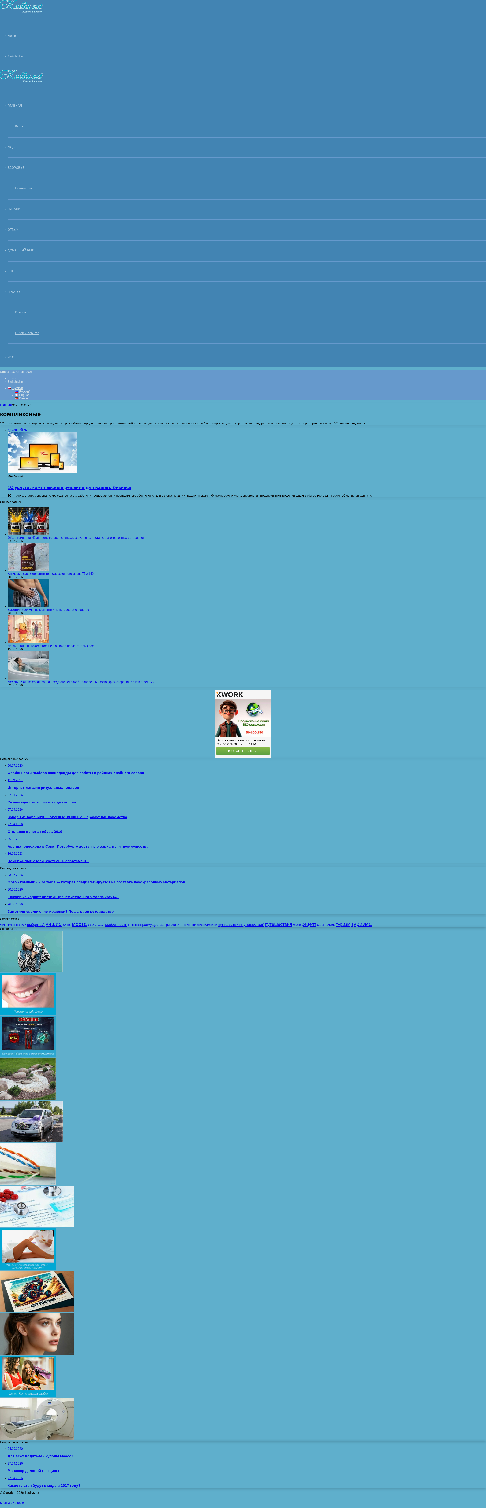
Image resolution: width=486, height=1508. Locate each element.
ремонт (297, 925)
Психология (23, 188)
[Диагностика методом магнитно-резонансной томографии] (37, 1438)
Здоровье (16, 167)
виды (3, 925)
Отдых (13, 229)
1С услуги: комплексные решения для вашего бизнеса (69, 487)
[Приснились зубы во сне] (28, 1013)
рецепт (309, 924)
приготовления (193, 924)
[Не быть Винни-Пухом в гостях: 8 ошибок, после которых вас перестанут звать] (28, 642)
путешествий (252, 924)
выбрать (34, 924)
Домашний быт (21, 250)
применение (210, 925)
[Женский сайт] (21, 12)
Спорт (13, 271)
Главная (6, 404)
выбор (22, 924)
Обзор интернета (27, 333)
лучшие (52, 924)
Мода (12, 147)
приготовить (173, 925)
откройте (134, 924)
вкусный (12, 924)
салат (321, 925)
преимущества (152, 925)
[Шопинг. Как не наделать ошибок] (28, 1396)
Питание (15, 209)
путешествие (229, 924)
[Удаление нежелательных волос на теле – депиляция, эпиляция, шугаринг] (28, 1268)
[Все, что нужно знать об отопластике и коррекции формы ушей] (37, 1353)
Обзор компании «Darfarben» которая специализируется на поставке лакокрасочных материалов (76, 537)
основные (99, 925)
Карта (19, 126)
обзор (91, 925)
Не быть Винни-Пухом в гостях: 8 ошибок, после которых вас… (52, 645)
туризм (343, 924)
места (79, 924)
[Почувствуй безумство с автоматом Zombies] (28, 1056)
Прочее (14, 291)
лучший (66, 925)
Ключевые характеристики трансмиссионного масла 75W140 (51, 573)
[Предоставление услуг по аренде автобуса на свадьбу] (31, 1141)
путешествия (278, 924)
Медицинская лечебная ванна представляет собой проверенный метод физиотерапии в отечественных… (82, 682)
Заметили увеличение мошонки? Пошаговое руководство (48, 609)
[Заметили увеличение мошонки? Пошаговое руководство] (28, 606)
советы (330, 924)
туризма (361, 924)
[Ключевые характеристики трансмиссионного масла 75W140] (28, 570)
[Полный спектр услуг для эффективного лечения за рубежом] (37, 1226)
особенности (116, 924)
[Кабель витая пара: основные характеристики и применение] (28, 1183)
